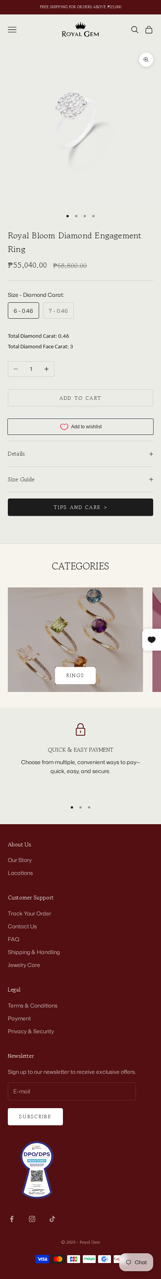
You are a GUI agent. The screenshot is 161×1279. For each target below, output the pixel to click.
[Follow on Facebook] (12, 1219)
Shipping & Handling (34, 952)
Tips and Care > (80, 507)
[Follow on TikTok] (52, 1219)
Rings (75, 675)
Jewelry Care (24, 965)
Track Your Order (29, 913)
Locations (20, 872)
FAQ (14, 939)
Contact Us (22, 926)
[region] (80, 758)
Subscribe (35, 1116)
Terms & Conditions (32, 1005)
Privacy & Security (31, 1031)
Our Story (20, 860)
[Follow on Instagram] (32, 1219)
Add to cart (80, 398)
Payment (19, 1018)
